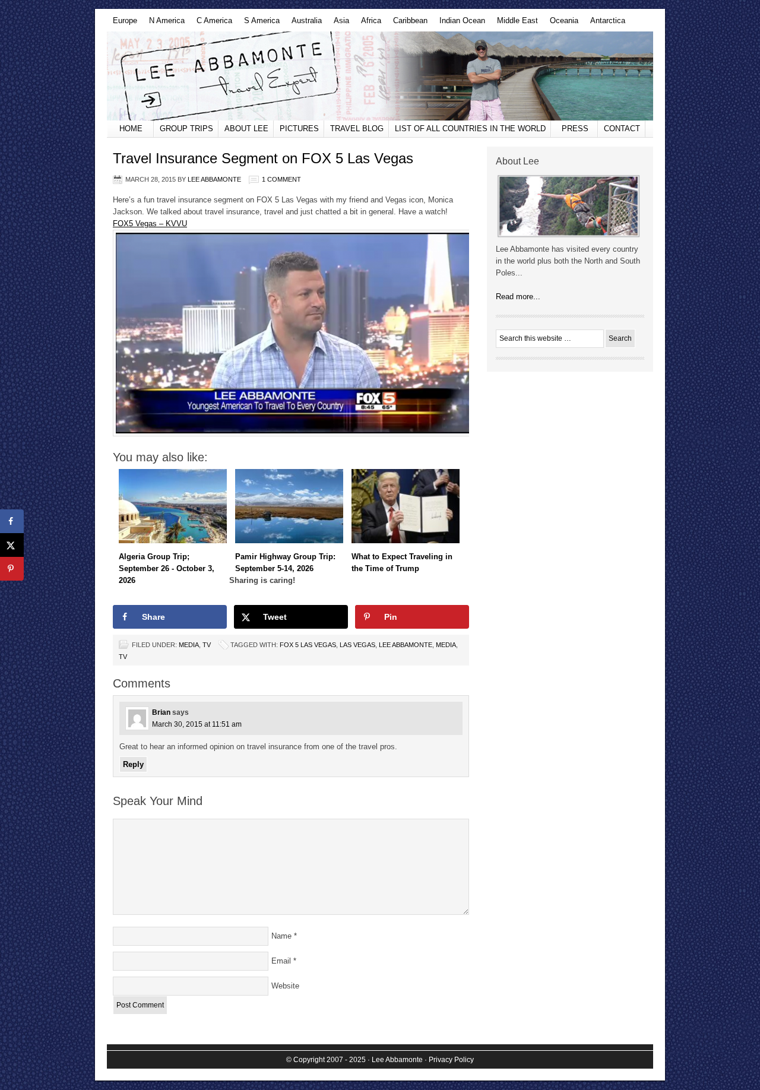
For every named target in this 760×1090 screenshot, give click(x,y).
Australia (304, 23)
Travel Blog (357, 128)
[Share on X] (12, 545)
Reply (133, 764)
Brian (161, 712)
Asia (338, 23)
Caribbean (407, 23)
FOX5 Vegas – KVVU (150, 223)
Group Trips (186, 128)
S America (259, 23)
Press (575, 128)
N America (164, 23)
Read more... (518, 296)
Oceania (561, 23)
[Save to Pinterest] (12, 569)
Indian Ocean (459, 23)
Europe (122, 23)
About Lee (246, 128)
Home (130, 128)
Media (189, 644)
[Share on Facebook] (12, 521)
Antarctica (604, 23)
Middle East (514, 23)
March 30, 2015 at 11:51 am (197, 724)
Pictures (299, 128)
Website (285, 985)
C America (211, 23)
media (446, 644)
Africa (368, 23)
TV (206, 644)
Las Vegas (357, 644)
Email (281, 960)
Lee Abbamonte (380, 76)
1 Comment (281, 179)
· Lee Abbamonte (395, 1060)
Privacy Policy (451, 1060)
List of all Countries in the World (470, 128)
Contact (622, 128)
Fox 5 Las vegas (308, 644)
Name (281, 935)
